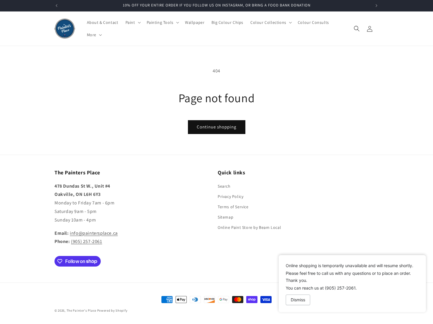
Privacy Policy (230, 196)
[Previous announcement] (56, 5)
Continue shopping (217, 127)
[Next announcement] (376, 5)
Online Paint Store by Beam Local (249, 227)
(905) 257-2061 (86, 241)
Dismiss (298, 299)
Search (224, 186)
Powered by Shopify (112, 310)
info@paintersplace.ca (94, 233)
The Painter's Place (81, 310)
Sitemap (225, 217)
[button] (132, 22)
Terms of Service (233, 206)
